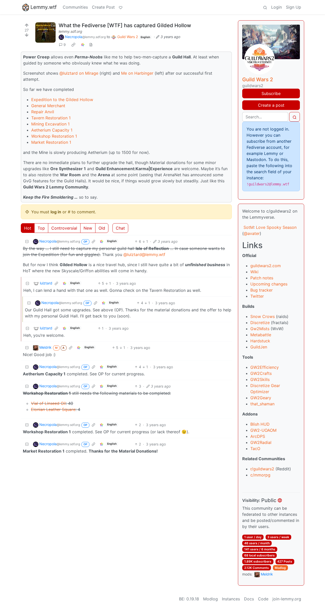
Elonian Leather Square (53, 409)
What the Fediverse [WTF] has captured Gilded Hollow (125, 25)
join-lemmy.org (286, 598)
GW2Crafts (261, 373)
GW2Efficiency (264, 367)
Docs (249, 598)
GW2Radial (260, 442)
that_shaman (262, 403)
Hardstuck (260, 340)
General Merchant (48, 105)
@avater (252, 233)
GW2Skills (260, 379)
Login (276, 7)
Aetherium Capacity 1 (51, 130)
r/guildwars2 (262, 468)
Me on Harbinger (137, 73)
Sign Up (293, 7)
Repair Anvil (42, 111)
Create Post (103, 7)
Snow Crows (262, 316)
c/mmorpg (260, 474)
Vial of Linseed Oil (48, 403)
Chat (120, 228)
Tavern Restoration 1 (51, 117)
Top (41, 228)
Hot (27, 228)
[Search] (265, 7)
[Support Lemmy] (120, 7)
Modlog (280, 568)
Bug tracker (261, 290)
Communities (75, 7)
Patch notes (261, 277)
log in (56, 211)
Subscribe (271, 93)
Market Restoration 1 (51, 142)
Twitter (257, 296)
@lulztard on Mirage (78, 73)
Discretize (260, 322)
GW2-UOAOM (263, 430)
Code (263, 598)
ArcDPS (257, 436)
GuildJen (258, 346)
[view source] (91, 44)
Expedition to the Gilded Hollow (62, 99)
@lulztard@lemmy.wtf (144, 254)
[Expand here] (45, 32)
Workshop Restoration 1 (54, 136)
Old (102, 228)
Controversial (64, 228)
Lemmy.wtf (43, 7)
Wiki (254, 271)
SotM (248, 227)
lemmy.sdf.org (70, 31)
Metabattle (260, 334)
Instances (231, 598)
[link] (73, 45)
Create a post (271, 105)
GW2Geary (260, 397)
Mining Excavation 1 (50, 123)
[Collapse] (27, 241)
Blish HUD (260, 424)
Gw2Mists (259, 328)
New (88, 228)
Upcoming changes (268, 283)
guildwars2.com (265, 265)
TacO (255, 448)
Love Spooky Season (276, 227)
